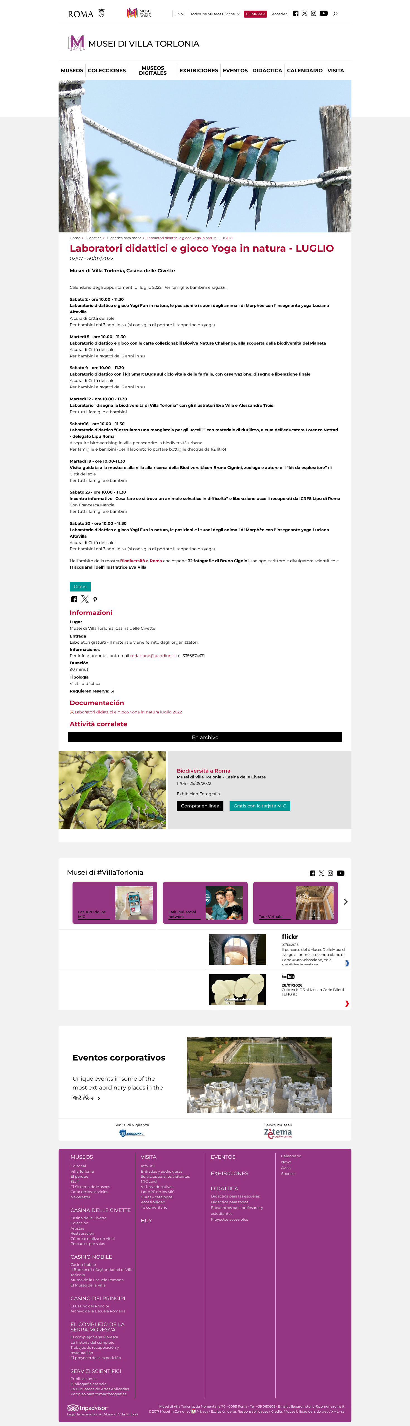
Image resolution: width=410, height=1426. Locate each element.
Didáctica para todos (124, 238)
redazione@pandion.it (152, 655)
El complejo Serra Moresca (94, 1337)
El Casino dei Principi (90, 1306)
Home (75, 238)
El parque (79, 1176)
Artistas (77, 1228)
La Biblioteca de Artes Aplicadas (100, 1389)
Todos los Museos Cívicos (212, 14)
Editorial (78, 1166)
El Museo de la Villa (88, 1285)
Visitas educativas (157, 1186)
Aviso (286, 1167)
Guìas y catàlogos (156, 1197)
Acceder (279, 14)
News (286, 1162)
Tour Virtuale (271, 916)
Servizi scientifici (96, 1371)
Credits (277, 1411)
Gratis (80, 586)
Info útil (148, 1166)
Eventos (235, 71)
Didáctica (267, 71)
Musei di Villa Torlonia (143, 44)
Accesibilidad (153, 1202)
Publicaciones (83, 1378)
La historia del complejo (92, 1342)
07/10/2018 (313, 955)
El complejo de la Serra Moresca (98, 1327)
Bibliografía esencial (89, 1384)
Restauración (82, 1233)
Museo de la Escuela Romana (97, 1280)
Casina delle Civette (101, 1210)
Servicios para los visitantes (165, 1176)
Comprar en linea (200, 806)
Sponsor (288, 1173)
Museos (72, 71)
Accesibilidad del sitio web (307, 1411)
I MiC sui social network (182, 914)
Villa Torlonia (82, 1171)
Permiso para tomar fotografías (98, 1394)
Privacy (202, 1411)
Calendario (305, 71)
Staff (75, 1181)
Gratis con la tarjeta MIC (260, 806)
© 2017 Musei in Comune (169, 1411)
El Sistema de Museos (90, 1186)
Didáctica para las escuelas (235, 1196)
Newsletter (80, 1197)
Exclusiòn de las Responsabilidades (239, 1411)
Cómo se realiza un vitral (93, 1238)
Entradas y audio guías (161, 1171)
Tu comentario (154, 1207)
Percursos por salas (88, 1243)
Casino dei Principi (98, 1298)
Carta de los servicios (89, 1191)
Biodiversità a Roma (203, 771)
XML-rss (337, 1411)
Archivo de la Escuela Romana (98, 1311)
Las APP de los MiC (158, 1191)
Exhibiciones (199, 71)
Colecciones (107, 71)
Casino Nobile (91, 1256)
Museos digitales (153, 70)
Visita (335, 71)
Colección (79, 1223)
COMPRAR (255, 14)
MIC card (149, 1181)
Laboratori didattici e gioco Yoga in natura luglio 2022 (128, 712)
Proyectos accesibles (229, 1219)
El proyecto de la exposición (96, 1357)
